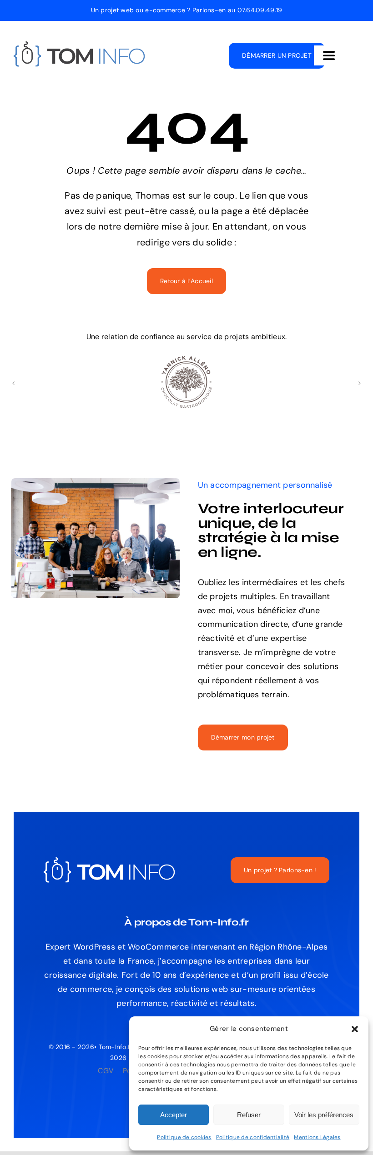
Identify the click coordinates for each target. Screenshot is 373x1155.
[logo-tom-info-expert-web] (80, 45)
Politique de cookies (184, 1137)
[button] (354, 1029)
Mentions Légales (317, 1137)
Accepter (173, 1115)
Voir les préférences (323, 1115)
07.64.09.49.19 (259, 10)
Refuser (249, 1115)
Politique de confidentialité (253, 1137)
